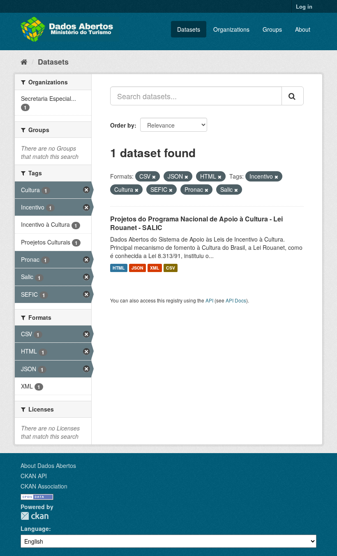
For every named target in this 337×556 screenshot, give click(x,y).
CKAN (34, 516)
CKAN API (34, 476)
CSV (170, 268)
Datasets (188, 29)
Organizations (231, 29)
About (302, 29)
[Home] (24, 61)
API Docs (236, 300)
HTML (119, 268)
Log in (304, 6)
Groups (272, 29)
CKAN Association (44, 486)
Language (35, 528)
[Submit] (293, 95)
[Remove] (154, 176)
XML (154, 268)
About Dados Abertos (48, 465)
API (209, 300)
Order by (122, 125)
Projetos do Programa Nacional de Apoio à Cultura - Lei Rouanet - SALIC (196, 223)
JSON (137, 268)
